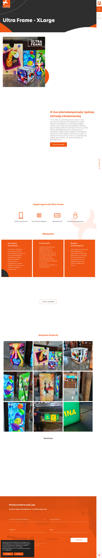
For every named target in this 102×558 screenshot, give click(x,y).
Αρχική (4, 34)
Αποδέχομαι (8, 554)
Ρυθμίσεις (18, 554)
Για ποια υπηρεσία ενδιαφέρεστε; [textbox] (19, 519)
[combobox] (28, 519)
